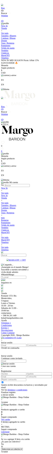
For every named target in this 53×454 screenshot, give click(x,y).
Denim (4, 40)
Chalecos (5, 53)
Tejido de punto (8, 48)
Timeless (5, 242)
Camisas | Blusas (8, 38)
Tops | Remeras (7, 43)
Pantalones (5, 45)
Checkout (5, 432)
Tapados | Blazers (8, 36)
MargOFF (5, 232)
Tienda (4, 198)
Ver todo (4, 33)
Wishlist (4, 18)
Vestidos (4, 50)
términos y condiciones (17, 390)
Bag (3, 9)
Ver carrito (5, 419)
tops (3, 218)
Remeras (5, 220)
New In (4, 188)
